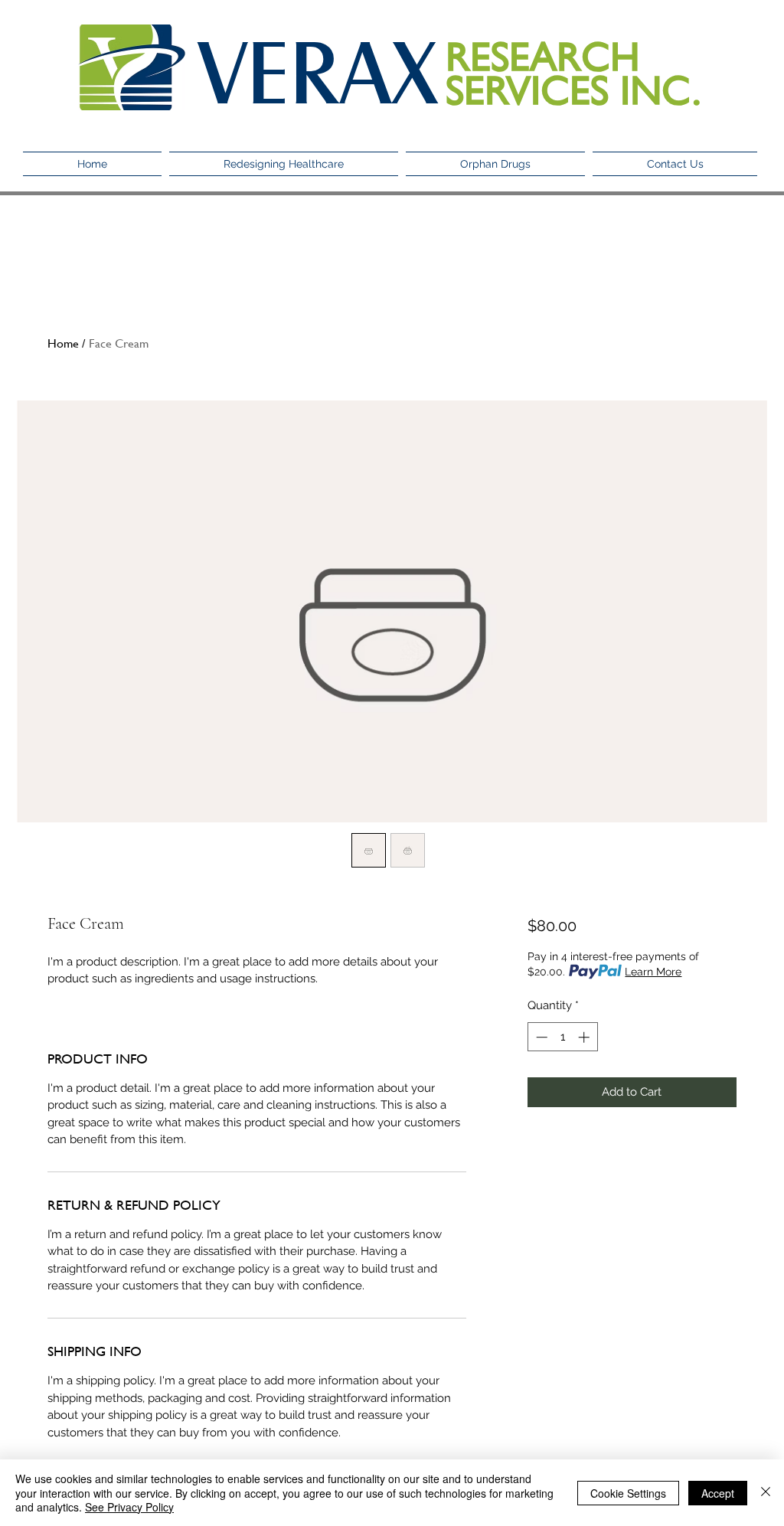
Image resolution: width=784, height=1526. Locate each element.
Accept (717, 1493)
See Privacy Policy (129, 1507)
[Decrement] (540, 1037)
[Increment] (585, 1037)
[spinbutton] (562, 1037)
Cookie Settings (628, 1493)
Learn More (653, 972)
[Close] (765, 1493)
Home (63, 342)
